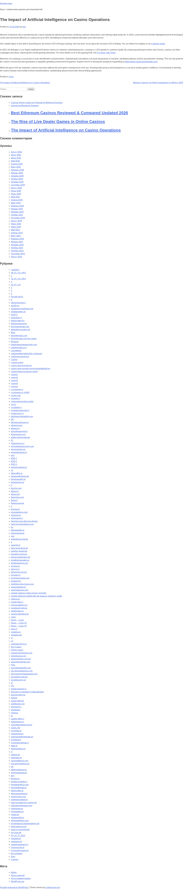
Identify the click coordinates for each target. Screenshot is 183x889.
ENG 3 (14, 464)
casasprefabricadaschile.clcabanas (26, 354)
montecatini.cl (17, 602)
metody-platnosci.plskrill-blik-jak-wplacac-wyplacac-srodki (36, 596)
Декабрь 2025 (17, 176)
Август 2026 (16, 152)
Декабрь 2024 (17, 212)
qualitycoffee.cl (17, 719)
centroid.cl (15, 398)
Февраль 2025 (17, 206)
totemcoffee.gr (17, 791)
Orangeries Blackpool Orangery (25, 106)
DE (12, 419)
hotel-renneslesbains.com (22, 524)
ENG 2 (14, 461)
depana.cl (15, 428)
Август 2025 (16, 188)
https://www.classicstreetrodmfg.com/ (141, 62)
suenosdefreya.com (19, 761)
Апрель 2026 (17, 164)
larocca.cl (15, 569)
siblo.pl (14, 746)
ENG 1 (14, 458)
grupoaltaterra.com (19, 512)
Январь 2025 (17, 209)
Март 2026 (16, 167)
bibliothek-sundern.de (20, 330)
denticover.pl (16, 425)
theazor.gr (15, 779)
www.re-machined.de (20, 830)
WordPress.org (17, 881)
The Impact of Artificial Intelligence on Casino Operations (25, 83)
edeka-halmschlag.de (20, 437)
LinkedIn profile (158, 44)
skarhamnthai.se (18, 749)
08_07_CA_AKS (18, 273)
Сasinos (14, 859)
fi (11, 485)
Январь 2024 (17, 242)
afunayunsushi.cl (18, 303)
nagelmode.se (17, 611)
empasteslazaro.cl (19, 452)
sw (12, 767)
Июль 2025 (16, 191)
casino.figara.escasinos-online (24, 371)
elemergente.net (18, 449)
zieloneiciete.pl (17, 847)
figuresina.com (17, 497)
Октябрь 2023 (17, 251)
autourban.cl (16, 318)
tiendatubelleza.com (20, 785)
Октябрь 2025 (17, 182)
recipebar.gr (16, 731)
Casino (14, 359)
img (12, 536)
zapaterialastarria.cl (19, 844)
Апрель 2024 (17, 233)
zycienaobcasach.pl (20, 850)
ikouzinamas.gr (17, 533)
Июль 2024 (16, 224)
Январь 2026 (17, 173)
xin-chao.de (16, 832)
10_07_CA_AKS (18, 279)
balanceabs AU (18, 321)
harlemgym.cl (17, 518)
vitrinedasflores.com (20, 821)
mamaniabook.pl (18, 587)
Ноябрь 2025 (17, 179)
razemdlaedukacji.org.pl (21, 725)
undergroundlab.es (19, 800)
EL (12, 440)
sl (11, 752)
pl (12, 683)
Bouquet (14, 342)
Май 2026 (15, 161)
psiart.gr (14, 713)
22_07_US (16, 285)
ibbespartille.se (17, 530)
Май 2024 (15, 230)
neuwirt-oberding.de (20, 614)
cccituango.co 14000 (20, 392)
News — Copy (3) (19, 626)
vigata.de (15, 815)
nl (12, 638)
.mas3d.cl (15, 270)
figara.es (15, 491)
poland (14, 698)
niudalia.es (16, 632)
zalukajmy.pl (16, 841)
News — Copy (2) (19, 623)
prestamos (15, 710)
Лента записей (18, 875)
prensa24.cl (16, 707)
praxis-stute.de (17, 701)
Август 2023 (16, 257)
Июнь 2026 (16, 158)
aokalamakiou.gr (18, 312)
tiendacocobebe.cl (19, 782)
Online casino (17, 650)
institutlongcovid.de (19, 539)
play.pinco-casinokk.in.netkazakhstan (27, 692)
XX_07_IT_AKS (18, 835)
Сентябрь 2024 (18, 218)
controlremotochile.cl (20, 410)
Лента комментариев (20, 878)
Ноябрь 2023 (17, 248)
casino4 (14, 383)
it (11, 542)
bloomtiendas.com (19, 336)
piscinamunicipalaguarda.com (24, 674)
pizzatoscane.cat (18, 680)
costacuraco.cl (17, 413)
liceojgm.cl (15, 575)
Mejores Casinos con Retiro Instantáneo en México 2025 (158, 83)
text (12, 776)
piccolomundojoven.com (21, 671)
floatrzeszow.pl (17, 503)
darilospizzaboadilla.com (22, 416)
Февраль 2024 (17, 239)
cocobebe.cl (16, 407)
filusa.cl (14, 500)
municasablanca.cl (19, 605)
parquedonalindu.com (20, 662)
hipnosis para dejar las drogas (24, 521)
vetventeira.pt (17, 809)
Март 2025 (16, 203)
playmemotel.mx (18, 695)
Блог (13, 856)
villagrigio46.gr (17, 818)
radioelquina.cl (17, 722)
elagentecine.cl (17, 443)
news (11, 77)
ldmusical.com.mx (19, 572)
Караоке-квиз (6, 3)
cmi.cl (13, 404)
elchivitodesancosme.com (22, 446)
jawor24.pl (15, 545)
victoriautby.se (17, 812)
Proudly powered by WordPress (14, 887)
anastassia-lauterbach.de (22, 309)
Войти (14, 872)
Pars (13, 665)
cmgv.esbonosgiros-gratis (22, 401)
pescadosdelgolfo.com (21, 668)
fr (11, 506)
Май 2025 (15, 197)
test (24, 27)
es (12, 470)
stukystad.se (16, 758)
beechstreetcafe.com (20, 327)
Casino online (17, 362)
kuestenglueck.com (19, 563)
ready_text (15, 728)
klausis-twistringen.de (20, 557)
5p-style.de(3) (17, 297)
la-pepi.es (15, 566)
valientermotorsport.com (21, 806)
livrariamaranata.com (20, 578)
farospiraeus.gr (17, 482)
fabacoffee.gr (16, 473)
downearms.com (18, 434)
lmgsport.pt (16, 581)
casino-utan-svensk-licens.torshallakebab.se (30, 368)
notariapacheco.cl (19, 644)
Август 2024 (16, 221)
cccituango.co (17, 389)
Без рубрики (16, 853)
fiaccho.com (16, 488)
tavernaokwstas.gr (19, 773)
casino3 (14, 380)
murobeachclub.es (19, 608)
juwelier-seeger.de (19, 551)
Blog (13, 333)
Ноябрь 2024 (17, 215)
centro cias (16, 395)
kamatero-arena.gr (19, 554)
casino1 (14, 374)
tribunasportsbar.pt (19, 794)
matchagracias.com (19, 590)
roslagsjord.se (17, 734)
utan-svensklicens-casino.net (24, 803)
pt (12, 716)
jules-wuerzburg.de (19, 548)
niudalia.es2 (16, 635)
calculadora (16, 351)
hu (12, 527)
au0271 (14, 315)
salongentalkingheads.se (22, 737)
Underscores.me (52, 887)
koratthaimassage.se (20, 560)
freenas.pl (15, 509)
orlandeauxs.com (18, 656)
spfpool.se (15, 755)
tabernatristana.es (19, 770)
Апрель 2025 (17, 200)
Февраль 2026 (17, 170)
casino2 (14, 377)
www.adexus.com (19, 827)
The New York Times (106, 53)
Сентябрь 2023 (18, 254)
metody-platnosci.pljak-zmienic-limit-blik (28, 593)
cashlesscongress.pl (20, 357)
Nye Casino (16, 647)
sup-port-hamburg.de (20, 764)
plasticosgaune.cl (18, 689)
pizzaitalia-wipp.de (19, 677)
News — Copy (17, 620)
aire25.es (15, 306)
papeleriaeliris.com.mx (21, 659)
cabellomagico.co (19, 348)
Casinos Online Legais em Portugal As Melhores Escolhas (36, 103)
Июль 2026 (16, 155)
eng (12, 455)
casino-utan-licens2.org (21, 365)
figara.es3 (15, 494)
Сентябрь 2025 (18, 185)
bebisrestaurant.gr (19, 324)
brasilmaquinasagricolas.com (24, 345)
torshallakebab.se (19, 788)
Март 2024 (16, 236)
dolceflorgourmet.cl (19, 431)
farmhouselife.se (18, 479)
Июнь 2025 (16, 194)
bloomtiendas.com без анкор (24, 339)
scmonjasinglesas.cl (20, 743)
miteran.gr (15, 599)
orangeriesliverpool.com (21, 653)
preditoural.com (18, 704)
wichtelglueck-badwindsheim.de (25, 824)
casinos (14, 386)
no (12, 641)
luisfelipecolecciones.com (22, 584)
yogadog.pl (16, 838)
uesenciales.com (18, 797)
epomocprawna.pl (19, 467)
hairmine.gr (16, 515)
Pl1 (12, 686)
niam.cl (14, 629)
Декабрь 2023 (17, 245)
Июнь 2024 (16, 227)
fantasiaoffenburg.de (20, 476)
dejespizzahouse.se (20, 422)
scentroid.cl (16, 740)
